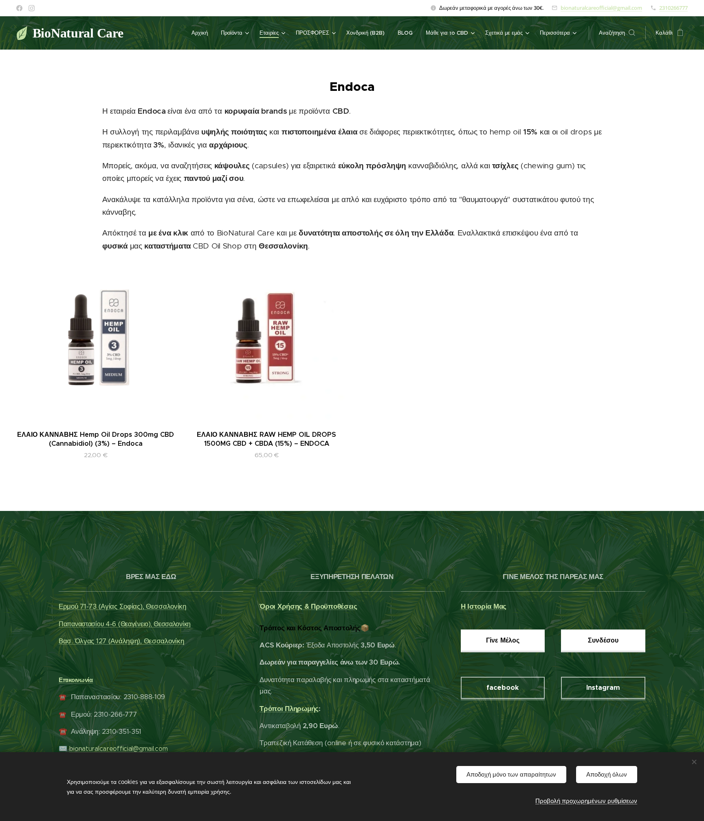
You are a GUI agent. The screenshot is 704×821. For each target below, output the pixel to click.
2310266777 (673, 7)
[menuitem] (201, 33)
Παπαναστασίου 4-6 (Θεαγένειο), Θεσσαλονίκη (125, 624)
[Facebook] (19, 8)
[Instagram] (31, 8)
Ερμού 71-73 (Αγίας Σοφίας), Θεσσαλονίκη (122, 606)
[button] (617, 33)
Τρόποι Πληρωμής (289, 708)
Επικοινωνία (76, 680)
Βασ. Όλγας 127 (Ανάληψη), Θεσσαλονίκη (121, 640)
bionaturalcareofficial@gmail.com (601, 7)
